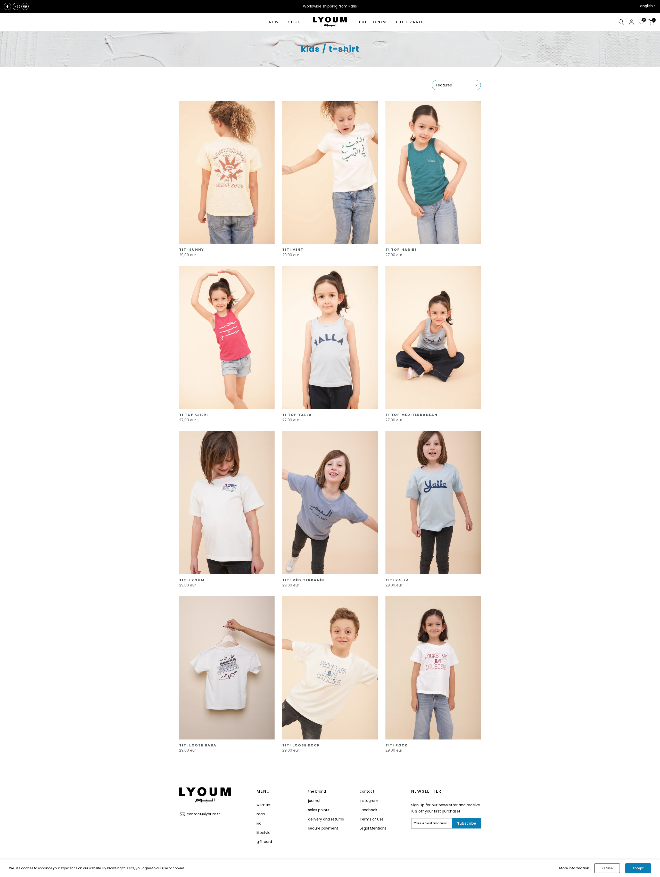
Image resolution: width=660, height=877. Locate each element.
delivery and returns (326, 819)
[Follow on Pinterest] (25, 6)
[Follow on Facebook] (7, 6)
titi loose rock (301, 745)
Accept (638, 868)
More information (574, 868)
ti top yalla (297, 414)
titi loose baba (198, 745)
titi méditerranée (303, 580)
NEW (274, 22)
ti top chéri (193, 414)
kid (259, 823)
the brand (317, 791)
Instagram (369, 800)
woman (263, 804)
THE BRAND (409, 22)
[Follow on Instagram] (16, 6)
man (261, 814)
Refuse (607, 868)
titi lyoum (191, 580)
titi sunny (191, 249)
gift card (264, 841)
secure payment (323, 828)
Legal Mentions (373, 828)
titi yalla (397, 580)
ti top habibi (400, 249)
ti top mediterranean (411, 414)
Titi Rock (396, 745)
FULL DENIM (372, 22)
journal (314, 800)
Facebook (368, 809)
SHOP (294, 22)
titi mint (292, 249)
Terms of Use (372, 819)
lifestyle (263, 832)
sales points (318, 809)
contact (367, 791)
